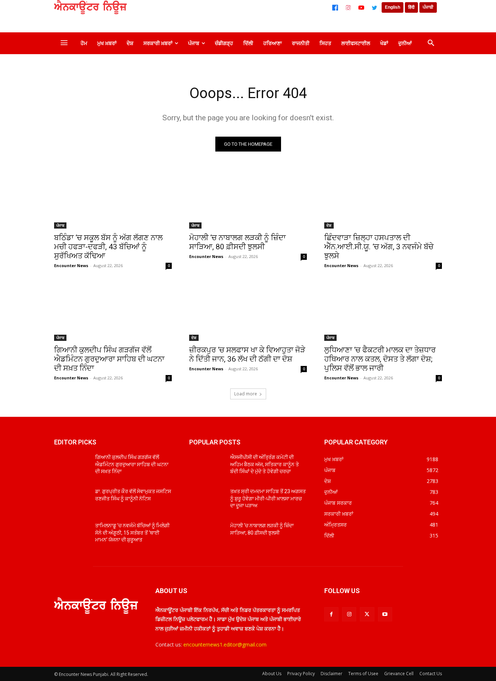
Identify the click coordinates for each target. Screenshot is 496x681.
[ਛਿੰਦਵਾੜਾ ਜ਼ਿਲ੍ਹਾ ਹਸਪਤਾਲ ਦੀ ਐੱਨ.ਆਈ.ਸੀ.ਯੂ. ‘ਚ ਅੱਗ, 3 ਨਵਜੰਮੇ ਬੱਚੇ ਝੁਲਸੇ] (383, 199)
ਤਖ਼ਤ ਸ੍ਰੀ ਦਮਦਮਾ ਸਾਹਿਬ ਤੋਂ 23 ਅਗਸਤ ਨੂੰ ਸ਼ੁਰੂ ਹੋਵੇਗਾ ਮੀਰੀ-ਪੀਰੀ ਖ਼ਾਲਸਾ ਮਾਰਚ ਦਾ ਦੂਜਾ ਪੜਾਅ (268, 498)
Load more (245, 394)
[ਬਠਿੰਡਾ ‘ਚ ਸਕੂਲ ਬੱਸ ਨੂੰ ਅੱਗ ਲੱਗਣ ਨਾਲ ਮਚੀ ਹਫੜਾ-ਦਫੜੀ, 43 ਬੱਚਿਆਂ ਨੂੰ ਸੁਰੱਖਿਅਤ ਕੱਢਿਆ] (113, 199)
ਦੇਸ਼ (329, 225)
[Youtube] (385, 614)
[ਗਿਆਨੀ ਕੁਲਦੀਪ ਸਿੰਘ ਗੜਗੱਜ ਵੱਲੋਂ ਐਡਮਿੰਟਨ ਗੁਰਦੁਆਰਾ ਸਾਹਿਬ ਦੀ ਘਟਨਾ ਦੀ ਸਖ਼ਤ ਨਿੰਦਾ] (113, 311)
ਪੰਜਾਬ (60, 225)
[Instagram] (348, 8)
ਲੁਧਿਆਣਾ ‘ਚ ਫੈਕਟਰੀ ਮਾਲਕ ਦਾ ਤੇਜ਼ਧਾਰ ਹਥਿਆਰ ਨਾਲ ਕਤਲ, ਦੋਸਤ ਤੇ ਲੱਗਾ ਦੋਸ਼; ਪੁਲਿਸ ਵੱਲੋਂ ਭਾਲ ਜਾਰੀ (380, 359)
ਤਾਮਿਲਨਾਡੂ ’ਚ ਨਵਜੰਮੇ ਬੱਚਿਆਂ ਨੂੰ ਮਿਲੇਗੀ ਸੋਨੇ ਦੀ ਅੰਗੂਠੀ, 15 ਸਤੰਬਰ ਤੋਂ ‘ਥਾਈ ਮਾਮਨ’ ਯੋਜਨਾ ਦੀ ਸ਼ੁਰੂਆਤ (132, 533)
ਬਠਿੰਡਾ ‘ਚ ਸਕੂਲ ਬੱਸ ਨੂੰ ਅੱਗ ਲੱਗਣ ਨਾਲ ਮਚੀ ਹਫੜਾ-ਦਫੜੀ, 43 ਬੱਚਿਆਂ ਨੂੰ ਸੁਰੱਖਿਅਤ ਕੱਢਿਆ (108, 246)
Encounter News (71, 265)
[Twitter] (374, 8)
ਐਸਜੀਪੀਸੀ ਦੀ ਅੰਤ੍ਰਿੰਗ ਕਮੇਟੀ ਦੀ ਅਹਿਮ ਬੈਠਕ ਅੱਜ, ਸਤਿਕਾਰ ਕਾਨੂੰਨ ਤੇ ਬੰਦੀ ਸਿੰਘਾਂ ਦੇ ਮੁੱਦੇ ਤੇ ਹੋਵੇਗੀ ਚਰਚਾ (264, 464)
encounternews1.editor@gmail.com (225, 644)
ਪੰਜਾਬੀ (428, 7)
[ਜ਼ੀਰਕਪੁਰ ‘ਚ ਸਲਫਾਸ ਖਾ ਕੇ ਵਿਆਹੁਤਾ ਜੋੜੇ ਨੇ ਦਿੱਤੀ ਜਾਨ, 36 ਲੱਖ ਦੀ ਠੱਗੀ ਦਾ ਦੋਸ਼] (248, 311)
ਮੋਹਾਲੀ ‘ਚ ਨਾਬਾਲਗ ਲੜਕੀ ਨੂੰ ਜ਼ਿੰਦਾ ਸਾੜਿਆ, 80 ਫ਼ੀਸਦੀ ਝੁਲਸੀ (237, 242)
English (392, 7)
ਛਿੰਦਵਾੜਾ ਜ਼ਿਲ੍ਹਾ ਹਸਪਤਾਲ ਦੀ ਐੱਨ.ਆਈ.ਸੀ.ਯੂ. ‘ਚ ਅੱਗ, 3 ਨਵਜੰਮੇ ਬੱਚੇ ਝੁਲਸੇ (379, 246)
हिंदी (411, 7)
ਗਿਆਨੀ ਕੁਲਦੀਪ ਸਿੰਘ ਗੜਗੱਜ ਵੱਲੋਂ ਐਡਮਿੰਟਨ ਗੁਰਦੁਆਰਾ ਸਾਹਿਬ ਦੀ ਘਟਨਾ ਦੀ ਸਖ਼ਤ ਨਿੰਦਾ (109, 359)
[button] (431, 43)
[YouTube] (361, 8)
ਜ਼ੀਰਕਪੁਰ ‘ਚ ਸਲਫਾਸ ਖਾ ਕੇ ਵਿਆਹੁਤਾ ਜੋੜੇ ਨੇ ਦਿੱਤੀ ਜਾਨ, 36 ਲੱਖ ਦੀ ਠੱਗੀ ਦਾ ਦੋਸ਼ (247, 354)
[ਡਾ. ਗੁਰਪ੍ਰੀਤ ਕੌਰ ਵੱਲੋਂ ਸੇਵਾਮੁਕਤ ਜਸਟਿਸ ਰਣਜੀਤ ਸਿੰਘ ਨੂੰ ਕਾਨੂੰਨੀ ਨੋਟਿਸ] (71, 500)
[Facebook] (335, 8)
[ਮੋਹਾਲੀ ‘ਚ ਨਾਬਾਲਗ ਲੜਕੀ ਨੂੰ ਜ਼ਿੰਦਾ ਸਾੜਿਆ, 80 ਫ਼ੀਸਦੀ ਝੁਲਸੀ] (248, 199)
